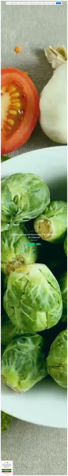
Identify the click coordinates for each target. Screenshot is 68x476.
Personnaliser (6, 473)
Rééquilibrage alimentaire (14, 3)
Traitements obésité (33, 3)
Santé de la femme (26, 3)
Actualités (43, 3)
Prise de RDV (53, 3)
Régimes (20, 3)
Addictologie (39, 3)
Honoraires (48, 3)
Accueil (8, 3)
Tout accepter (6, 469)
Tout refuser (6, 471)
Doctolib (58, 3)
